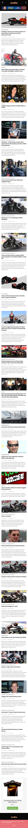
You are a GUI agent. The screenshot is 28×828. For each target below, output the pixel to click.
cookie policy (8, 822)
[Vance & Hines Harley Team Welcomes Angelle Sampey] (14, 168)
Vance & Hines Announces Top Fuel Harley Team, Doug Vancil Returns (13, 296)
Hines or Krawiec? (6, 516)
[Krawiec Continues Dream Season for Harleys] (14, 567)
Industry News (4, 29)
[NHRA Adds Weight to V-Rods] (14, 596)
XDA (2, 727)
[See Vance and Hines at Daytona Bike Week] (14, 417)
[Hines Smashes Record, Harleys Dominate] (14, 536)
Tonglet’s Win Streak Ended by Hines (11, 696)
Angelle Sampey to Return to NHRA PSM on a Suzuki (13, 106)
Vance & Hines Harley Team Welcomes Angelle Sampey (12, 180)
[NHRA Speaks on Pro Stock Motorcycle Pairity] (14, 627)
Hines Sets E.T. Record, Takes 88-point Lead (13, 712)
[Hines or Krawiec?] (14, 506)
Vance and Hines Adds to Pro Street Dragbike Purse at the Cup (13, 488)
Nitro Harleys (4, 635)
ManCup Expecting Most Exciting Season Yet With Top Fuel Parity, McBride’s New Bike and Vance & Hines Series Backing (13, 395)
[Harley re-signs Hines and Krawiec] (14, 657)
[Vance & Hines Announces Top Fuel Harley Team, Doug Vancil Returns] (14, 282)
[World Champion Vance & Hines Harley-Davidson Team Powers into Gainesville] (14, 351)
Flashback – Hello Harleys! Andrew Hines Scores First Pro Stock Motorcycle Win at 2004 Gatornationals (13, 143)
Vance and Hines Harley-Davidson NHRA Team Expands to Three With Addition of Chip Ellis (13, 256)
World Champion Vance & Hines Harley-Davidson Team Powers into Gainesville (12, 362)
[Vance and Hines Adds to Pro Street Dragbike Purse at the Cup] (14, 478)
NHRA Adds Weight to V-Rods (9, 606)
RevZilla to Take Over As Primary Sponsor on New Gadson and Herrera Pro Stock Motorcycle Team (13, 33)
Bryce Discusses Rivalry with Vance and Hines (13, 764)
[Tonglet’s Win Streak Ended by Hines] (14, 686)
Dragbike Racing (5, 425)
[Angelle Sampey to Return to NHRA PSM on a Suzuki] (14, 93)
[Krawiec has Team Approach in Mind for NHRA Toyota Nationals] (14, 447)
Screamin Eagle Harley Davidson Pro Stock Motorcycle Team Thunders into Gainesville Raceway (13, 328)
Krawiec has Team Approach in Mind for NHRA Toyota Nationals (12, 457)
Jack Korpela (4, 36)
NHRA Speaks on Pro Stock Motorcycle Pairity (13, 637)
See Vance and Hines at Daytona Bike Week (13, 427)
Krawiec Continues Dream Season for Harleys (13, 577)
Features (3, 67)
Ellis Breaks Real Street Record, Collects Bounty (12, 730)
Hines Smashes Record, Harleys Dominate (12, 546)
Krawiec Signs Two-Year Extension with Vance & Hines (12, 747)
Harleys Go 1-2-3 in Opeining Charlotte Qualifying (12, 218)
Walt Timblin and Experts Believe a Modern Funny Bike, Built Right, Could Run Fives (13, 70)
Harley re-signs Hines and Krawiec (10, 667)
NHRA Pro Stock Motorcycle (8, 140)
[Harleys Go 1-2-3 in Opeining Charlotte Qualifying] (14, 205)
